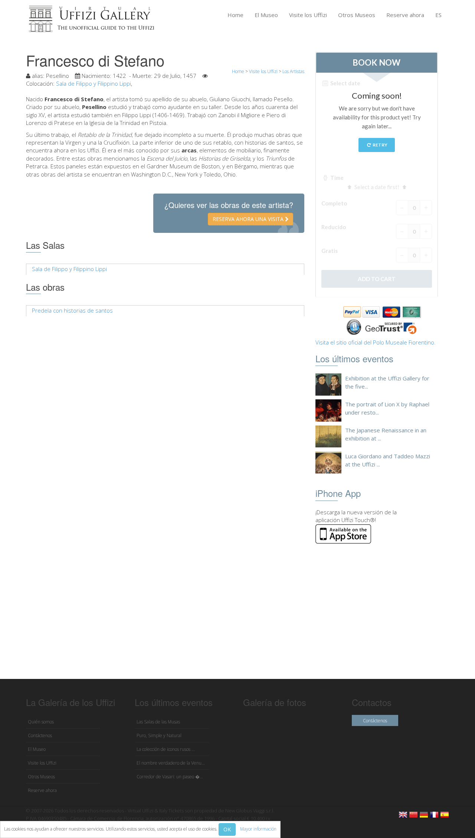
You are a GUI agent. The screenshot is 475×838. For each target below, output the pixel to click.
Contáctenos (40, 735)
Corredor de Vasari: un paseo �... (170, 776)
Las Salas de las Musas (158, 722)
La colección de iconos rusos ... (166, 749)
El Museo (266, 15)
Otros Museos (356, 15)
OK (227, 829)
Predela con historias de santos (72, 310)
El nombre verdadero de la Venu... (171, 763)
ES (438, 15)
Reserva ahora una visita (249, 218)
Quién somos (41, 722)
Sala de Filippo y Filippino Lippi (93, 83)
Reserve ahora (405, 15)
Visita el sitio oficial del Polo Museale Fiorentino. (375, 342)
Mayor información (258, 829)
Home (235, 15)
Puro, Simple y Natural (159, 735)
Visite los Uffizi (308, 15)
